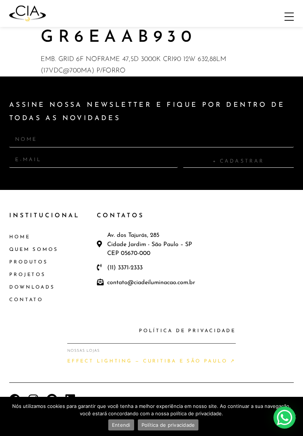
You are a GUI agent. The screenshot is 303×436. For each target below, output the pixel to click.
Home (19, 237)
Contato (26, 299)
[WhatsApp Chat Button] (284, 417)
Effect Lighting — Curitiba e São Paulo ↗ (151, 361)
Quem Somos (33, 249)
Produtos (28, 262)
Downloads (32, 287)
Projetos (27, 274)
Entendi (121, 425)
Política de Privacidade (187, 330)
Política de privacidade (168, 425)
